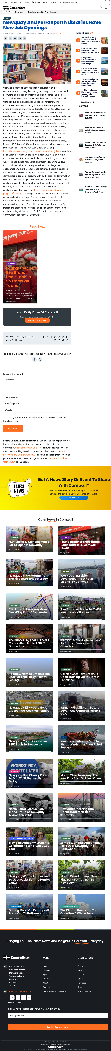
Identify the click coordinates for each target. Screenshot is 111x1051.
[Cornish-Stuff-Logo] (14, 6)
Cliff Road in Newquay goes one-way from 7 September (29, 610)
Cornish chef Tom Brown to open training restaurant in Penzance (80, 677)
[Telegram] (63, 336)
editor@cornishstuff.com (20, 991)
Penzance (66, 670)
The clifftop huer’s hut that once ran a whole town (79, 911)
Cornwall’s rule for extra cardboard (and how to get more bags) (90, 40)
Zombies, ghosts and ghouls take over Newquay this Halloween (80, 846)
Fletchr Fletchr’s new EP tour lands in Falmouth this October (95, 145)
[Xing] (63, 339)
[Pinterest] (55, 339)
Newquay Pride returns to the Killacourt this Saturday (28, 577)
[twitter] (105, 1)
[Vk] (59, 339)
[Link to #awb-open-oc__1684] (106, 7)
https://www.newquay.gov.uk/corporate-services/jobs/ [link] (31, 151)
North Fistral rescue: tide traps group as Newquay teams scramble (27, 812)
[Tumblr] (67, 336)
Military (66, 571)
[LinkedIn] (19, 38)
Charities (14, 771)
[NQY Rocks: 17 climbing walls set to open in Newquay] (81, 160)
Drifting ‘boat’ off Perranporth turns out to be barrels (29, 911)
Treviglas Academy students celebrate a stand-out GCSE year (29, 846)
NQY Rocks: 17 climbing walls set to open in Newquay (95, 160)
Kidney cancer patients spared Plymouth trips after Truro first (95, 174)
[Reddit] (15, 38)
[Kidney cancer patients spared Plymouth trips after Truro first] (81, 174)
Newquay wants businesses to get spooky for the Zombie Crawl (29, 880)
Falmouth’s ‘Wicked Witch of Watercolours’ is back (95, 130)
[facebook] (102, 1)
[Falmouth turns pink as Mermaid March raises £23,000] (81, 115)
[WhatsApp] (59, 336)
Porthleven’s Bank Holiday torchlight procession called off (90, 50)
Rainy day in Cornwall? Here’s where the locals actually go (88, 61)
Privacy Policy (50, 1042)
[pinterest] (109, 5)
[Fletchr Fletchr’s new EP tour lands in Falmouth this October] (81, 145)
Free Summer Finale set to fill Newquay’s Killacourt (80, 610)
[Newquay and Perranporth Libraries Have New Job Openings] (37, 44)
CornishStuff (56, 34)
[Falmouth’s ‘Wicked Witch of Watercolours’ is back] (81, 130)
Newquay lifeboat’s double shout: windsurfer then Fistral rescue (81, 744)
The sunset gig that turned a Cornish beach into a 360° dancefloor (89, 82)
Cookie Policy (61, 1042)
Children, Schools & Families (22, 839)
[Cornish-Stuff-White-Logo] (16, 956)
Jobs (7, 18)
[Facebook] (5, 38)
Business (11, 263)
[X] (10, 38)
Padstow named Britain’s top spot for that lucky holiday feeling (29, 677)
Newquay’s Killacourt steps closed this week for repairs (29, 709)
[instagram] (109, 1)
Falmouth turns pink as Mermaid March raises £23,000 (95, 115)
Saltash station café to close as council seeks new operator (80, 643)
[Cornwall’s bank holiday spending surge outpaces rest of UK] (81, 189)
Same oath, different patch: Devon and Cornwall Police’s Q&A (80, 711)
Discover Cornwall (70, 906)
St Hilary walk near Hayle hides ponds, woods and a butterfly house (89, 93)
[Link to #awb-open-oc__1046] (101, 7)
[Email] (24, 38)
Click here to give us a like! (28, 447)
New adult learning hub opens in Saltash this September (77, 812)
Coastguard (16, 906)
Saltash (66, 636)
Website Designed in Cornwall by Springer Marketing (53, 1050)
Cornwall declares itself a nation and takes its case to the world (90, 71)
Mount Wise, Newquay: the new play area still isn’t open (80, 776)
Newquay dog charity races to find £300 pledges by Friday (29, 778)
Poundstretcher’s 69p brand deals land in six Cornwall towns (39, 12)
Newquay (14, 538)
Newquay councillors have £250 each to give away (28, 742)
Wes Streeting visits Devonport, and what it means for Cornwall (76, 579)
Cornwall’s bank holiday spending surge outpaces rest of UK (95, 189)
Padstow (14, 670)
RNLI (64, 737)
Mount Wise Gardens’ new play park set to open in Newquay (78, 880)
